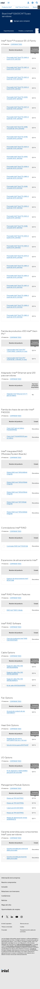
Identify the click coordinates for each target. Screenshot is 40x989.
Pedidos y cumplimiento (26, 31)
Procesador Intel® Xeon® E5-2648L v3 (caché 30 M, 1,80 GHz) (17, 227)
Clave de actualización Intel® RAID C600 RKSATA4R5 (17, 639)
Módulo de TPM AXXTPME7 (15, 798)
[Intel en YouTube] (16, 917)
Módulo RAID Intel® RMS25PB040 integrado (17, 493)
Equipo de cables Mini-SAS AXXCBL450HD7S (15, 680)
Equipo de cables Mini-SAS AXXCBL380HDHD (15, 673)
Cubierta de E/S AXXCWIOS (15, 808)
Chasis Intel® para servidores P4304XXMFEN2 (15, 429)
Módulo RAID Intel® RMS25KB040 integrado (17, 473)
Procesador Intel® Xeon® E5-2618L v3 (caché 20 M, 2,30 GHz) (17, 137)
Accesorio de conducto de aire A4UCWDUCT (16, 712)
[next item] (39, 7)
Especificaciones (9, 31)
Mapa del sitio (6, 905)
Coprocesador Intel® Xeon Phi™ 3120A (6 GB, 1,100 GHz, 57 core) (17, 358)
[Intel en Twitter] (7, 917)
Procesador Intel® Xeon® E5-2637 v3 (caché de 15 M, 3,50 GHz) (18, 108)
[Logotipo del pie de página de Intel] (5, 971)
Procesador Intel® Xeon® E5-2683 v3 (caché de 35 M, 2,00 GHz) (18, 316)
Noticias (4, 900)
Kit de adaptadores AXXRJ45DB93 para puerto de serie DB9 (17, 771)
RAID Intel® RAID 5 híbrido (15, 610)
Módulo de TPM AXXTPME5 (15, 813)
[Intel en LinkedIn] (12, 917)
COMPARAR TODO (16, 44)
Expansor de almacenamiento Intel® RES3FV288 (17, 579)
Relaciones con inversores (10, 891)
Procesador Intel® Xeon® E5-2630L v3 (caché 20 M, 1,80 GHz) (17, 98)
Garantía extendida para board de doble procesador (17, 857)
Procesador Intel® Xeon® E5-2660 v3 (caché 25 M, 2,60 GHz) (18, 246)
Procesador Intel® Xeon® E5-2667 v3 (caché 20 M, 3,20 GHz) (18, 68)
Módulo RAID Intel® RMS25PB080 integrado (17, 483)
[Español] (32, 2)
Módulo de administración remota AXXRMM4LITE (17, 818)
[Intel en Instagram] (21, 917)
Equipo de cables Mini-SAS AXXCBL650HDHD (15, 666)
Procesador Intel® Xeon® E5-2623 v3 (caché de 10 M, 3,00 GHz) (18, 78)
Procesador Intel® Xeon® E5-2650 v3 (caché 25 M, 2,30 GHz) (18, 237)
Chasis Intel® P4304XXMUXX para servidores (17, 437)
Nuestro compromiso (8, 882)
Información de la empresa (10, 878)
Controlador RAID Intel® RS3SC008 (17, 546)
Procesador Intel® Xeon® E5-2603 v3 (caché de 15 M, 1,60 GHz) (18, 118)
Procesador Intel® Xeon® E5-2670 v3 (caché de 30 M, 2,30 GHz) (18, 256)
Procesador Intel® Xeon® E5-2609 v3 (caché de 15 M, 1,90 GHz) (18, 207)
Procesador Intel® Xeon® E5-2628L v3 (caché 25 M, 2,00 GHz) (17, 187)
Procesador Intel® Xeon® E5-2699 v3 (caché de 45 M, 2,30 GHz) (18, 306)
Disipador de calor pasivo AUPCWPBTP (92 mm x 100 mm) (16, 739)
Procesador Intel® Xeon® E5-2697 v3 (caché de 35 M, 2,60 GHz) (18, 286)
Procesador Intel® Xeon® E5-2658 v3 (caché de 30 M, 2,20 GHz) (18, 167)
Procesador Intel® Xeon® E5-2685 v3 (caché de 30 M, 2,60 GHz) (18, 266)
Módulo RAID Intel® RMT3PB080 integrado (16, 503)
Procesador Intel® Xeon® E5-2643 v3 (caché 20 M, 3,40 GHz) (18, 217)
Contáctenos (5, 896)
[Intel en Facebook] (2, 917)
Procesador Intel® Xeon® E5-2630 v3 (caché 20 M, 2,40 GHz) (18, 88)
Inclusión (4, 887)
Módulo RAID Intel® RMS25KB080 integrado (17, 513)
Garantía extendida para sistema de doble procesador (17, 849)
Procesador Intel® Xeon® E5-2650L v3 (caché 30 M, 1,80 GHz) (17, 157)
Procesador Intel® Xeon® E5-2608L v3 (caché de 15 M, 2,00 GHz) (17, 127)
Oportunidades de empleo (10, 909)
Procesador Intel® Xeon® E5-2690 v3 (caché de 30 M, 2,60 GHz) (18, 197)
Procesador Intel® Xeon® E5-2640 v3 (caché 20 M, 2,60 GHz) (18, 58)
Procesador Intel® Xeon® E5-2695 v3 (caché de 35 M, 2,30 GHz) (18, 276)
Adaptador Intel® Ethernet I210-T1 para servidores (17, 394)
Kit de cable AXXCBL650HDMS (16, 685)
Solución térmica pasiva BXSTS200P (17, 745)
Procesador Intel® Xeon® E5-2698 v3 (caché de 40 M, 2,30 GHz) (18, 296)
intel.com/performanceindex (24, 944)
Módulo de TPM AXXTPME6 (15, 803)
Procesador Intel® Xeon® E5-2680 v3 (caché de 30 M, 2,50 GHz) (18, 177)
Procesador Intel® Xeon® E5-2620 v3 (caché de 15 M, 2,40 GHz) (18, 147)
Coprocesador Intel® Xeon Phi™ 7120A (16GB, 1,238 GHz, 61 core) (17, 350)
